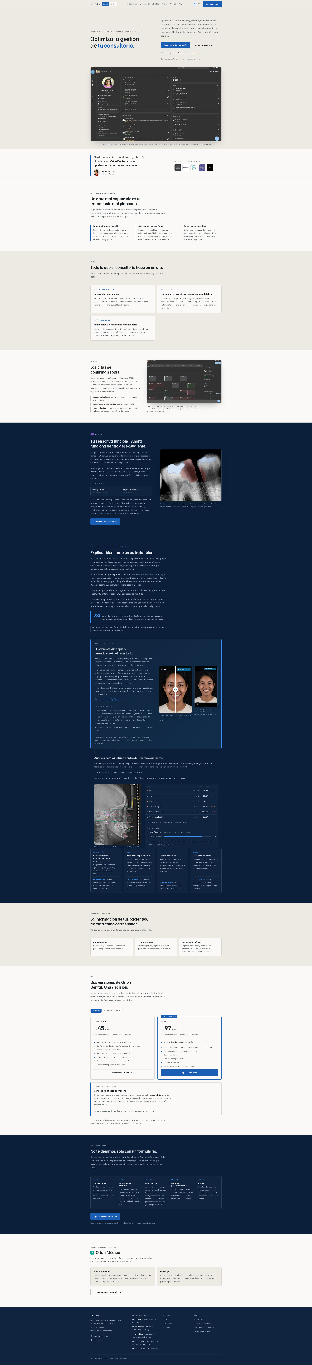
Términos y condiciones (204, 1327)
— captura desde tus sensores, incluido (144, 1335)
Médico (112, 4)
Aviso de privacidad (202, 1323)
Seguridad (198, 1319)
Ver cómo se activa (203, 45)
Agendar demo (212, 4)
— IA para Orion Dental (145, 1348)
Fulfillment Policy (202, 1332)
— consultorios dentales (144, 1321)
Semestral (108, 1011)
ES (195, 4)
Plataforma (132, 4)
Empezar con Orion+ (189, 1072)
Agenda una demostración (175, 45)
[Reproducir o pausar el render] (197, 704)
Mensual (96, 1011)
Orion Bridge (153, 4)
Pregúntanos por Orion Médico (107, 1292)
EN (199, 4)
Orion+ (164, 4)
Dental (105, 4)
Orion (97, 4)
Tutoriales (167, 1323)
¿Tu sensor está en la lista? (105, 521)
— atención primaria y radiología (142, 1328)
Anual (118, 1011)
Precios (173, 4)
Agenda (142, 4)
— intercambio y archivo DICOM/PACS (145, 1342)
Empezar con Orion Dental (122, 1072)
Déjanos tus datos (194, 53)
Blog (180, 4)
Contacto (167, 1327)
